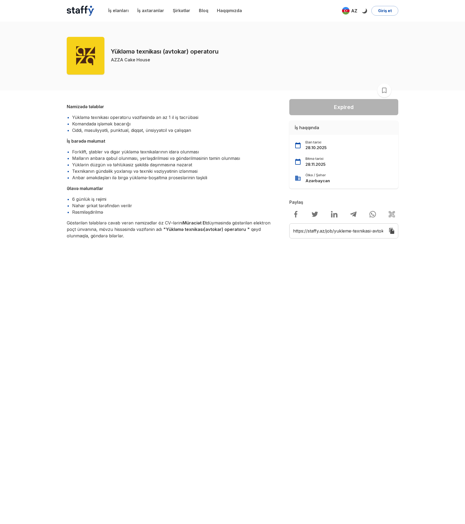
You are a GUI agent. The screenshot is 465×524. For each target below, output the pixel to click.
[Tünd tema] (364, 11)
